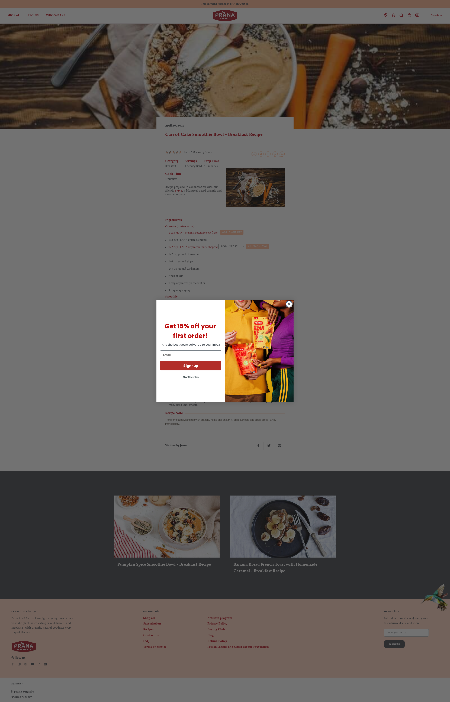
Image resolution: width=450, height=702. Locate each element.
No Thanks (191, 377)
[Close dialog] (289, 304)
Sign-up (190, 365)
